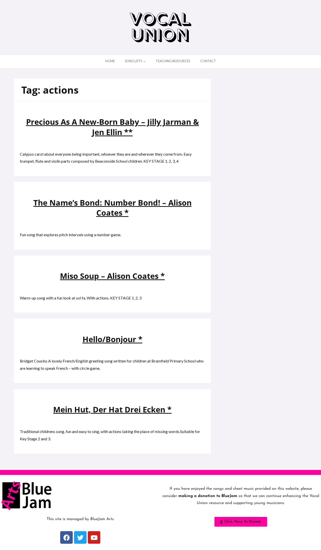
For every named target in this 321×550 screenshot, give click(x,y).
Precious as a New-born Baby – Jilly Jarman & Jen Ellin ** (112, 126)
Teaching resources (173, 61)
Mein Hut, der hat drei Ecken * (112, 409)
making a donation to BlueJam (207, 496)
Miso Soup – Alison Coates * (112, 276)
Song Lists (133, 61)
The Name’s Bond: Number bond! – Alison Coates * (112, 207)
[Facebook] (66, 537)
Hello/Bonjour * (112, 339)
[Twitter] (80, 537)
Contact (208, 61)
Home (110, 61)
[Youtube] (94, 537)
